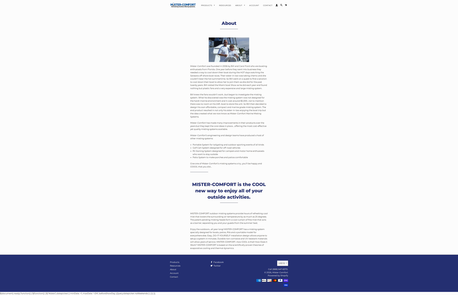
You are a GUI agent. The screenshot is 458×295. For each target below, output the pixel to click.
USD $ (281, 263)
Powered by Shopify (278, 275)
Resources (225, 5)
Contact (268, 5)
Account (254, 5)
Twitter (217, 266)
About (239, 5)
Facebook (218, 262)
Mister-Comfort (280, 272)
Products (207, 5)
